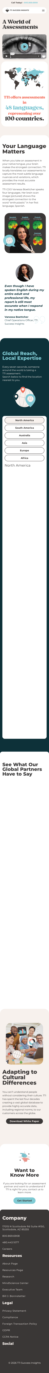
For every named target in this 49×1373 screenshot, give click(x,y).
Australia (24, 435)
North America (24, 420)
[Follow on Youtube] (11, 1351)
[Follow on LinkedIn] (3, 1351)
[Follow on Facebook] (6, 1351)
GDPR (6, 1330)
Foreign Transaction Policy (19, 1323)
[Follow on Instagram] (8, 1351)
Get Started (24, 1200)
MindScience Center (15, 1283)
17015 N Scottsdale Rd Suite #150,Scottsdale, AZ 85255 (23, 1228)
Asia (24, 442)
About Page (10, 1263)
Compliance (10, 1317)
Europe (24, 450)
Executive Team (12, 1289)
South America (24, 427)
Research (8, 1276)
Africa (24, 458)
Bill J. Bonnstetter (14, 1296)
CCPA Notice (10, 1336)
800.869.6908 (31, 3)
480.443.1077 (10, 1242)
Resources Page (12, 1270)
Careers (7, 1248)
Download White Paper (24, 1121)
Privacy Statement (14, 1310)
